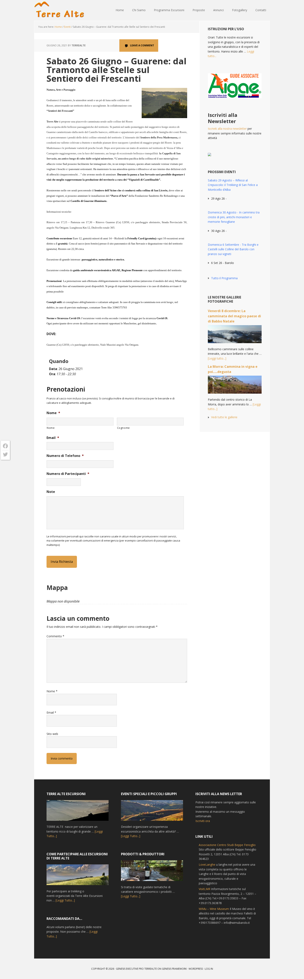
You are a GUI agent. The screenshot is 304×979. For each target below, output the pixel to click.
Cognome (123, 428)
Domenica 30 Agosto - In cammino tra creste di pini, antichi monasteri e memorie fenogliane (234, 217)
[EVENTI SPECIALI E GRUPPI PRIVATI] (152, 812)
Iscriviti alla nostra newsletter (227, 129)
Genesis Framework (174, 969)
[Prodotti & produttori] (152, 872)
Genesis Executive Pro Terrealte (136, 969)
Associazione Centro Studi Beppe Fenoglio (227, 845)
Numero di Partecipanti (68, 474)
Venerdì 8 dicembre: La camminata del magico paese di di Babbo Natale (234, 316)
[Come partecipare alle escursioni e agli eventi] (78, 876)
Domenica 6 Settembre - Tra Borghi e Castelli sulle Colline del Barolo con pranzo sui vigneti (233, 249)
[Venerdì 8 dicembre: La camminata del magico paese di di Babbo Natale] (235, 336)
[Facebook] (5, 446)
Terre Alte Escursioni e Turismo (61, 10)
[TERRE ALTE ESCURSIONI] (78, 812)
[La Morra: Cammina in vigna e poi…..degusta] (235, 386)
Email (53, 438)
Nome (53, 413)
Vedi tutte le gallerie (224, 417)
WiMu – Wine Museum (214, 909)
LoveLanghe (207, 864)
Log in (209, 969)
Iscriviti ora (202, 821)
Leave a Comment (142, 45)
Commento (55, 636)
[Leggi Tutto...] (65, 900)
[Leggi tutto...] (217, 358)
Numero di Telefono (65, 456)
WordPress (196, 969)
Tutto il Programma (224, 278)
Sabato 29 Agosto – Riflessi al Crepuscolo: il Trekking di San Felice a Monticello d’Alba (233, 185)
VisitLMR (204, 889)
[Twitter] (5, 454)
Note (51, 492)
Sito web (52, 734)
